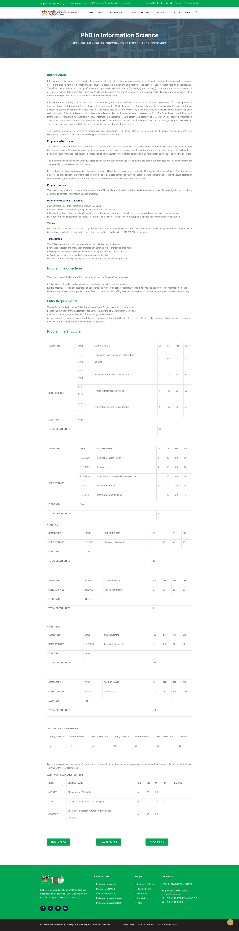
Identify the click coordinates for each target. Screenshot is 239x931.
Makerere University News (109, 898)
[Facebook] (158, 3)
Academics (116, 12)
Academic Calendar (146, 884)
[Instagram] (166, 3)
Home (92, 12)
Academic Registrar (105, 893)
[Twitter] (50, 908)
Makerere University (106, 884)
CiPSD (188, 12)
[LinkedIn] (162, 3)
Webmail (178, 3)
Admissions (142, 898)
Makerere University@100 (109, 903)
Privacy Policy (128, 924)
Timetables (142, 893)
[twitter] (171, 3)
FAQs (139, 903)
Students (132, 12)
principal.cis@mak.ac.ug (53, 3)
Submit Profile (192, 3)
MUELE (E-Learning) (105, 889)
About (101, 12)
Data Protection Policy (167, 924)
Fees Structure (144, 889)
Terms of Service (146, 924)
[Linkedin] (65, 908)
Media (177, 12)
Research (146, 12)
